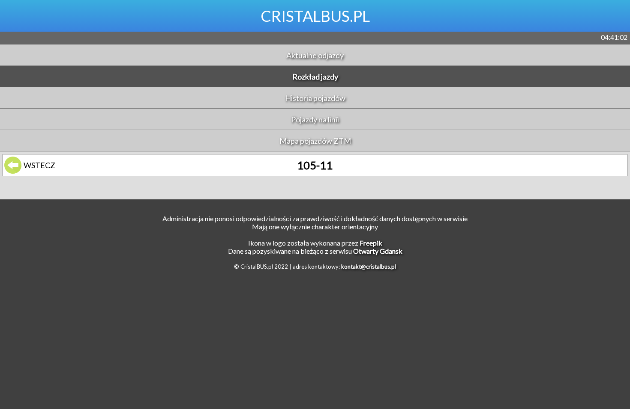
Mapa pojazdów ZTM (315, 140)
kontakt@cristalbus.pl (368, 266)
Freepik (371, 243)
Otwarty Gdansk (377, 251)
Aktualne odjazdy (315, 55)
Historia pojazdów (315, 98)
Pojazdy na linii (315, 119)
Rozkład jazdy (315, 76)
